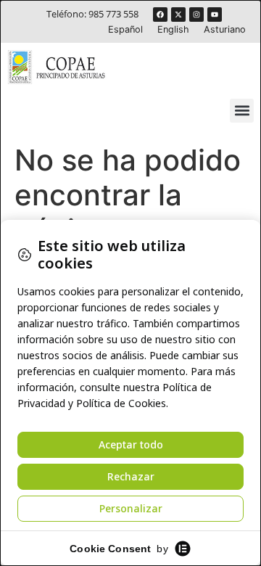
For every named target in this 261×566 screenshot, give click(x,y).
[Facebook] (160, 14)
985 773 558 (113, 13)
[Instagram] (196, 14)
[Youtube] (214, 14)
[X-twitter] (178, 14)
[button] (242, 111)
